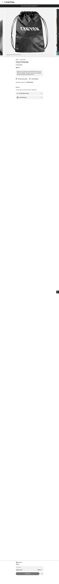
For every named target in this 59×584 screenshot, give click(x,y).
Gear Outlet (22, 59)
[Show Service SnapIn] (57, 292)
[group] (29, 32)
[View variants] (1, 55)
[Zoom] (29, 33)
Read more (34, 89)
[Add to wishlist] (41, 573)
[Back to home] (9, 2)
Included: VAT (18, 567)
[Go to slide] (29, 54)
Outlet (17, 59)
